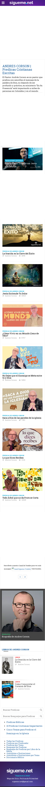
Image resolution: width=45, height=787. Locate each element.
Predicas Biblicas (15, 722)
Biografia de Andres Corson (16, 636)
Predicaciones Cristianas (14, 160)
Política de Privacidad (29, 778)
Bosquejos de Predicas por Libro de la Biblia (23, 750)
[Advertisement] (22, 32)
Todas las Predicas (14, 741)
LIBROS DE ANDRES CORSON (15, 649)
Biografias (6, 634)
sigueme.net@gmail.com (22, 781)
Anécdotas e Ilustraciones (18, 753)
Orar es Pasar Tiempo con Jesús (21, 163)
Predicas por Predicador (17, 743)
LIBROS (17, 657)
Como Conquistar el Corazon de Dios (25, 685)
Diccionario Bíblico (15, 757)
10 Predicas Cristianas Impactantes (24, 726)
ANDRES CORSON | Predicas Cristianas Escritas (17, 69)
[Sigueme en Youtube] (21, 569)
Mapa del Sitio (13, 778)
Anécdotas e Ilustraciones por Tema (22, 755)
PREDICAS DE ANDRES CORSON (13, 251)
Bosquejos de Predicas (16, 747)
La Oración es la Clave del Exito (28, 660)
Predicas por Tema (14, 745)
